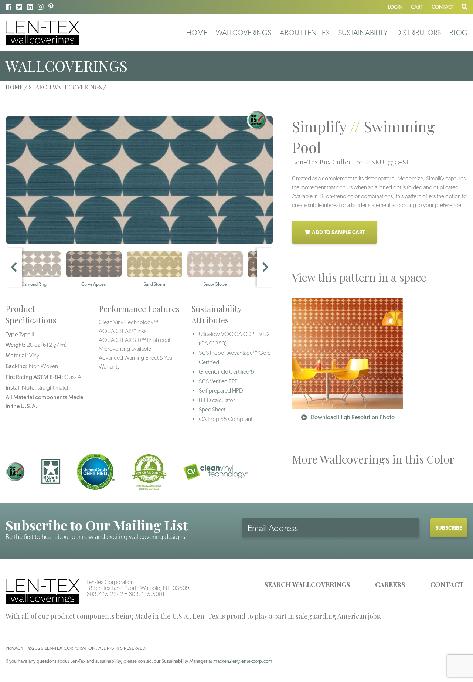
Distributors (418, 32)
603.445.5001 (147, 593)
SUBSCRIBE (448, 528)
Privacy (14, 648)
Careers (390, 584)
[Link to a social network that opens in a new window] (8, 7)
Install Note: (21, 387)
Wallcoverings (243, 32)
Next (265, 267)
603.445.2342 (104, 593)
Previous (14, 267)
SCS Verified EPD (219, 381)
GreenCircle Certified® (226, 371)
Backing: (17, 366)
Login (395, 7)
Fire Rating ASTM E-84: (34, 376)
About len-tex (305, 32)
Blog (458, 32)
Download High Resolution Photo (352, 417)
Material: (17, 355)
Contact (443, 7)
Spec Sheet (212, 409)
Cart (417, 7)
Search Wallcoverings (307, 584)
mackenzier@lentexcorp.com (242, 661)
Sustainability (363, 32)
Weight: (15, 344)
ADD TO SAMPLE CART (338, 232)
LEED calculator (217, 400)
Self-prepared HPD (221, 390)
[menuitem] (197, 32)
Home (196, 32)
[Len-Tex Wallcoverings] (42, 32)
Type (12, 334)
